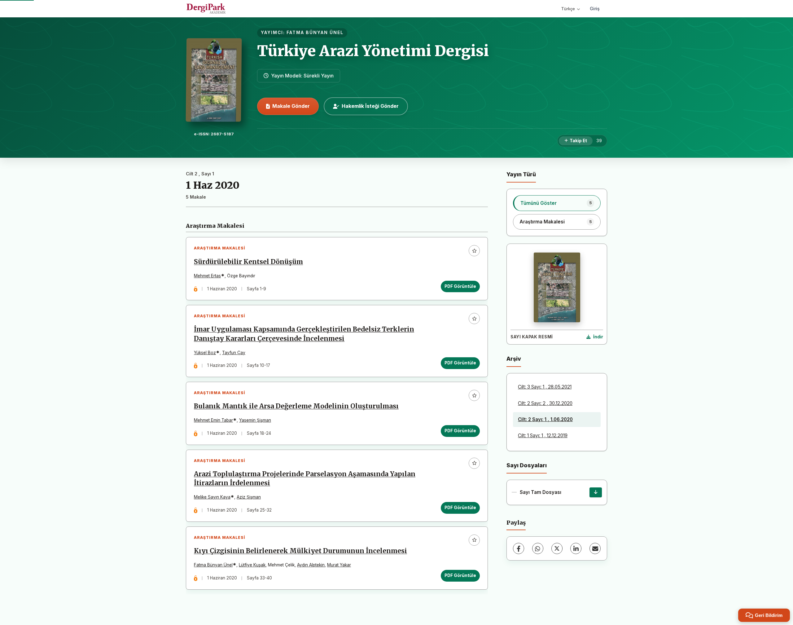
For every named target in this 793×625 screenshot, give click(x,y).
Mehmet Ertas (207, 275)
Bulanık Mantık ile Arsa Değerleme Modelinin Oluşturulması (296, 406)
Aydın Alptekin (311, 564)
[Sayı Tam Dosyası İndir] (595, 492)
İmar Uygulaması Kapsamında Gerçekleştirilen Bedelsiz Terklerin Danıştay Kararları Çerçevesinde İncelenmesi (304, 333)
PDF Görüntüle (460, 286)
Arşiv (513, 358)
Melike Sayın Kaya (212, 497)
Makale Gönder (291, 106)
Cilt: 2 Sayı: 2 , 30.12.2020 (545, 403)
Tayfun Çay (233, 352)
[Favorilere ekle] (474, 250)
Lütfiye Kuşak (252, 564)
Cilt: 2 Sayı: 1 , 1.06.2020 (545, 419)
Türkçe (568, 8)
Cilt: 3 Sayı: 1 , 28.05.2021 (545, 387)
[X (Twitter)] (557, 548)
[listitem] (557, 203)
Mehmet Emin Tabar (213, 420)
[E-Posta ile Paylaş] (595, 548)
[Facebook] (518, 548)
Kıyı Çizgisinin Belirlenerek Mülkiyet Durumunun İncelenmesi (300, 551)
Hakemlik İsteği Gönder (370, 106)
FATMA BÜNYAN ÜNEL (315, 32)
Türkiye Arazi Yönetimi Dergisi (373, 51)
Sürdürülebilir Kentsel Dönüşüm (248, 262)
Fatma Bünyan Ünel (213, 564)
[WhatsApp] (537, 548)
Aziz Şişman (249, 497)
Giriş (595, 8)
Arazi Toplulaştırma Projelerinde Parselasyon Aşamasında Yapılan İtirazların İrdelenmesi (304, 478)
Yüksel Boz (205, 352)
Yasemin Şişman (255, 420)
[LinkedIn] (575, 548)
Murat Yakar (339, 564)
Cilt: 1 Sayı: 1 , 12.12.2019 (542, 435)
